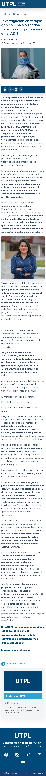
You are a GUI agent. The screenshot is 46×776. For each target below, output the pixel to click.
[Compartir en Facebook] (5, 89)
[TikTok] (28, 754)
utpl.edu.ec (23, 650)
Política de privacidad (11, 773)
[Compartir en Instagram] (15, 89)
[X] (39, 754)
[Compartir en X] (10, 89)
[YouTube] (23, 762)
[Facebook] (6, 754)
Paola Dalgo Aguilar (11, 202)
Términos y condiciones (33, 773)
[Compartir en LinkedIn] (21, 89)
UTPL (16, 127)
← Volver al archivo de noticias (13, 14)
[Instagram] (17, 754)
